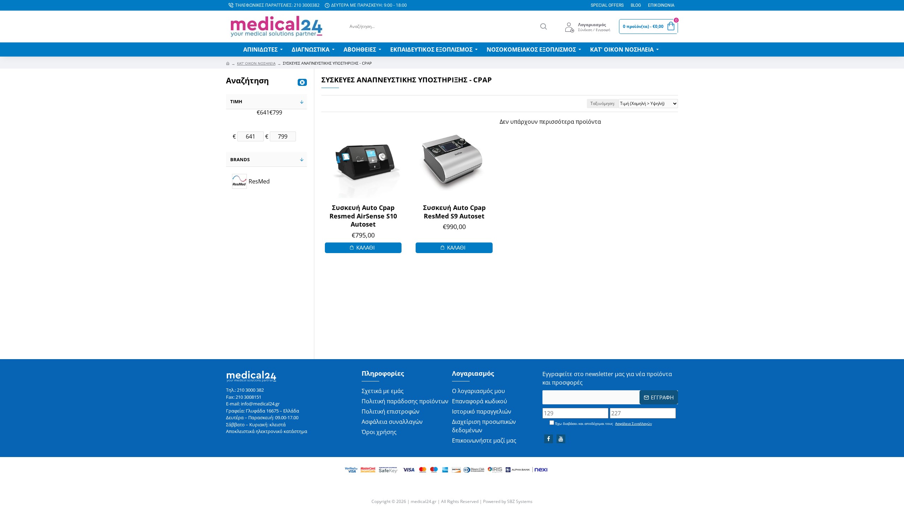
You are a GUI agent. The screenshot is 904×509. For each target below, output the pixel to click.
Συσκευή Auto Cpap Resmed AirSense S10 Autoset (363, 216)
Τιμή (236, 101)
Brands (240, 159)
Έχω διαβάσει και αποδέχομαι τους (603, 423)
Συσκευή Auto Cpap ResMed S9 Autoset (454, 212)
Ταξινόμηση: (602, 103)
